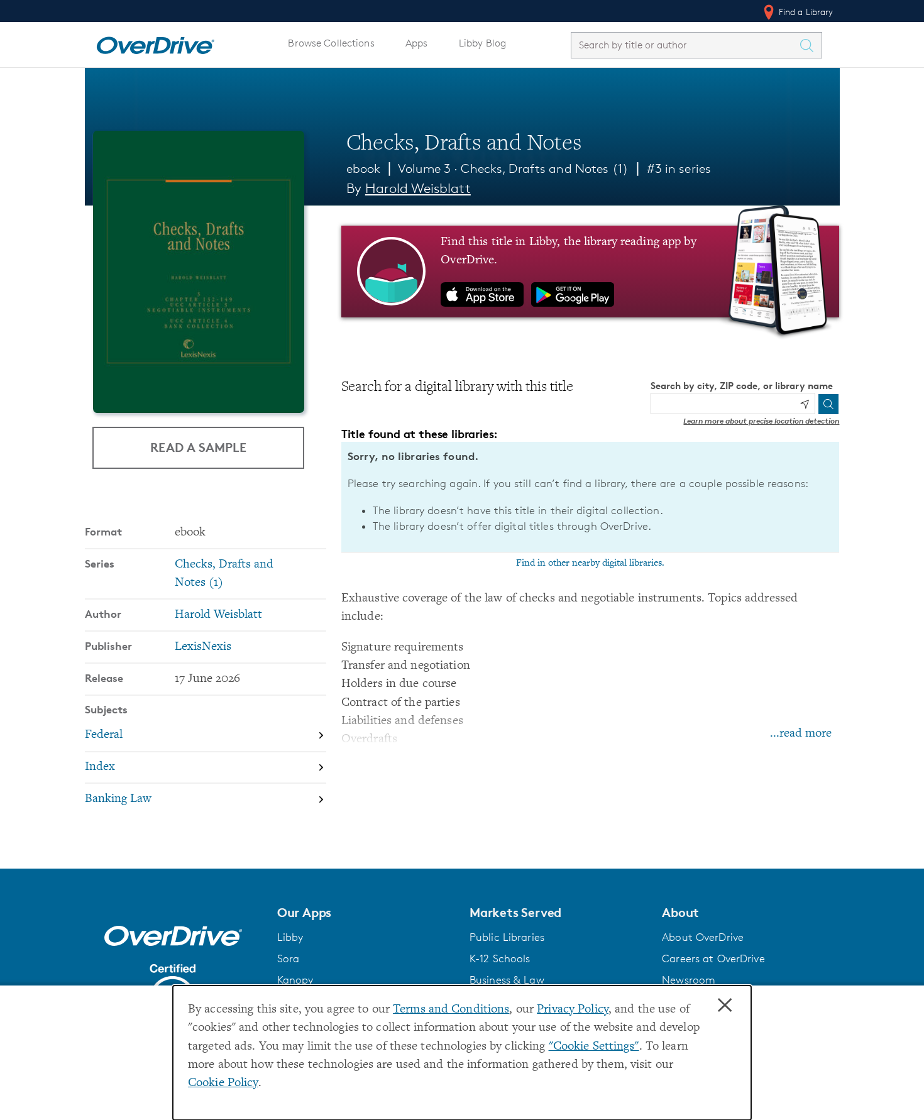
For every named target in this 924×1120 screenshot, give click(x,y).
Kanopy (295, 980)
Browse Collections (331, 43)
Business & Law (507, 980)
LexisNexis (203, 647)
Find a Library (804, 11)
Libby (290, 937)
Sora (288, 958)
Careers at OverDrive (713, 958)
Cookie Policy (223, 1083)
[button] (365, 912)
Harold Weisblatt (418, 188)
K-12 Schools (500, 958)
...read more (801, 734)
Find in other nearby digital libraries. (590, 563)
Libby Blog (482, 43)
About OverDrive (703, 937)
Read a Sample (198, 447)
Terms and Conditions (451, 1010)
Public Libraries (507, 937)
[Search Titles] (810, 45)
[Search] (828, 404)
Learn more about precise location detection (761, 420)
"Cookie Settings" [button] (594, 1047)
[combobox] (685, 45)
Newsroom (688, 980)
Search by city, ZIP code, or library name (742, 386)
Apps (416, 43)
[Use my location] (805, 404)
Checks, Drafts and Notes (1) (544, 168)
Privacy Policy (572, 1010)
